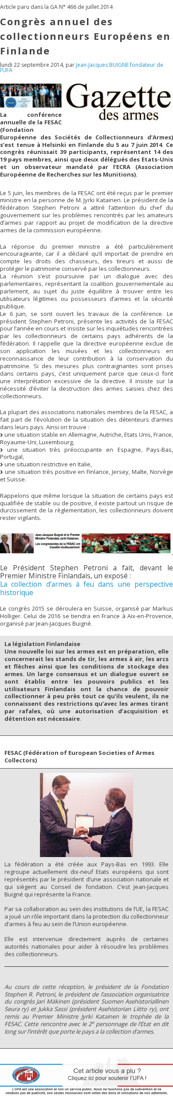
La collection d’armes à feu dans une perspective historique (86, 588)
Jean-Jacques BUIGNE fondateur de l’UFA (81, 67)
